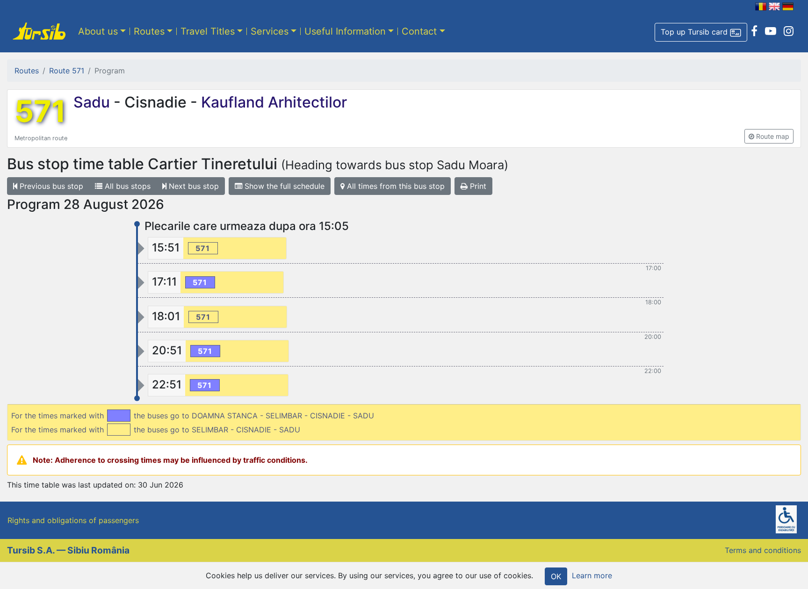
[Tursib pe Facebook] (754, 31)
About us (98, 31)
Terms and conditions (763, 550)
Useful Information (345, 31)
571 (40, 111)
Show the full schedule (283, 186)
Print (477, 186)
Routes (149, 31)
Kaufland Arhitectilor (272, 102)
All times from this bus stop (395, 186)
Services (270, 31)
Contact (419, 31)
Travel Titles (207, 31)
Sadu (93, 102)
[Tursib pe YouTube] (770, 31)
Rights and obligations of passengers (73, 520)
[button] (701, 32)
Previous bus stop (50, 186)
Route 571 (66, 70)
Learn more (592, 575)
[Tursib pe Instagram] (788, 31)
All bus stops (126, 186)
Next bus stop (192, 186)
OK (556, 576)
